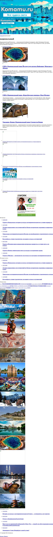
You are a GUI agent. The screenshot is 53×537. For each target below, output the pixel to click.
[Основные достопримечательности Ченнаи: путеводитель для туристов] (12, 303)
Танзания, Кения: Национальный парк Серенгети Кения (23, 122)
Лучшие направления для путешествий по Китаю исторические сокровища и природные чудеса (24, 154)
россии (1, 287)
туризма (12, 287)
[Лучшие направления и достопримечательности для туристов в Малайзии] (12, 318)
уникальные (25, 287)
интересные (23, 283)
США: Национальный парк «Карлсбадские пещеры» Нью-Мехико (26, 95)
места (50, 284)
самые (4, 287)
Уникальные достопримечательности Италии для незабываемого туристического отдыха (22, 166)
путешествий (48, 285)
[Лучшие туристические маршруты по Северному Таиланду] (12, 435)
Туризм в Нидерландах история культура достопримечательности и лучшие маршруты (22, 141)
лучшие (45, 284)
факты (28, 287)
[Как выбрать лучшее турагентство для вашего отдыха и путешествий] (10, 177)
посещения (25, 285)
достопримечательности (11, 284)
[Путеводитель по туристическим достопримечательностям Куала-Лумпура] (12, 478)
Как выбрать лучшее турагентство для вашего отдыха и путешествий (18, 178)
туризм (8, 287)
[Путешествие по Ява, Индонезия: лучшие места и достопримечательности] (12, 332)
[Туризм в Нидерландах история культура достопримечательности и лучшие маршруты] (10, 140)
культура (40, 283)
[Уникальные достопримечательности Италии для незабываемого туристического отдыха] (10, 165)
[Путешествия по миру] (17, 18)
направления (4, 285)
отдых (11, 286)
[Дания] (12, 376)
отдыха (15, 285)
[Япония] (12, 507)
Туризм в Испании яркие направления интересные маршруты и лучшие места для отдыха (22, 191)
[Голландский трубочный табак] (12, 493)
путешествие (41, 286)
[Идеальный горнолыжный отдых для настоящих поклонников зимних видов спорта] (12, 405)
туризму (16, 287)
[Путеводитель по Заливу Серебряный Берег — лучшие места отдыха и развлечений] (12, 420)
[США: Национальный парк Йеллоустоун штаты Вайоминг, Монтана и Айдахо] (12, 449)
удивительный (20, 287)
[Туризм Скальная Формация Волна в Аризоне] (12, 347)
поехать (21, 285)
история (28, 284)
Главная (1, 35)
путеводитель (32, 286)
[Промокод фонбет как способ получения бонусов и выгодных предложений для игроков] (12, 391)
